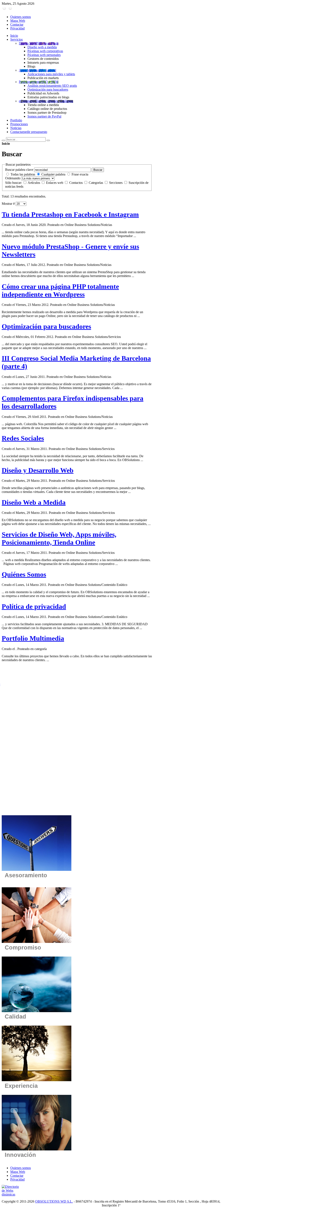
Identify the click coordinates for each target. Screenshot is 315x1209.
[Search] (3, 140)
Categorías (96, 182)
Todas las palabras (22, 174)
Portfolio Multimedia (33, 638)
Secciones (116, 182)
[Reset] (48, 140)
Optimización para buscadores (46, 326)
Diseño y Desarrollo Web (38, 470)
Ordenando (12, 178)
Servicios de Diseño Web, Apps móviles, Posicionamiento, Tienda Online (59, 538)
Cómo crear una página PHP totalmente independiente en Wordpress (60, 290)
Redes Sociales (23, 438)
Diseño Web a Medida (34, 502)
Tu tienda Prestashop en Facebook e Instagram (70, 214)
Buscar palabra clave (19, 169)
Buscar (97, 169)
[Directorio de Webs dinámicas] (12, 1194)
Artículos (34, 182)
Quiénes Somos (24, 574)
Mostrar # (8, 203)
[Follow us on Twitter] (4, 9)
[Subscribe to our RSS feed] (10, 9)
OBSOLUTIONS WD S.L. (54, 1201)
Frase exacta (80, 174)
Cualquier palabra (53, 174)
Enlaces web (55, 182)
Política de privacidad (34, 606)
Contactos (76, 182)
